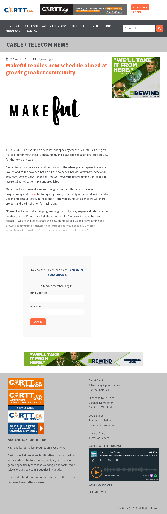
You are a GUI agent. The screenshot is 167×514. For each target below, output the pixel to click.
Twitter (105, 492)
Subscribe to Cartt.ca (101, 398)
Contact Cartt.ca (99, 390)
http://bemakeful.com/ (20, 238)
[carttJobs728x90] (83, 9)
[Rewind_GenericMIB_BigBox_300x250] (136, 77)
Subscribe (140, 7)
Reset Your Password (102, 425)
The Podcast (79, 26)
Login (137, 12)
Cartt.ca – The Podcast (103, 407)
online (32, 194)
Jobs (108, 26)
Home (9, 26)
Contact (33, 31)
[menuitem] (9, 26)
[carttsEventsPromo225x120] (26, 400)
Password (36, 306)
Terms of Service (99, 438)
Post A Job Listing (100, 420)
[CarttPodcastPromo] (26, 416)
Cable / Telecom (27, 26)
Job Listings (96, 415)
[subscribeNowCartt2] (26, 383)
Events (96, 26)
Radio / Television (54, 26)
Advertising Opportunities (104, 385)
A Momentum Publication (37, 455)
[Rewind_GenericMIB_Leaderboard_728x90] (83, 359)
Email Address (39, 292)
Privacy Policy (97, 433)
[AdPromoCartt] (26, 428)
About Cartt (15, 31)
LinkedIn (94, 492)
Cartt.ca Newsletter (101, 403)
